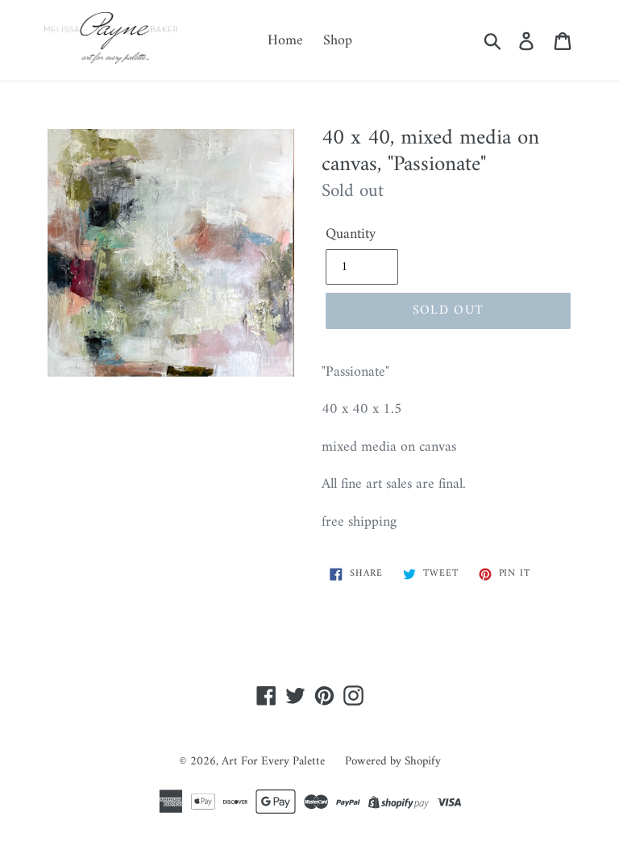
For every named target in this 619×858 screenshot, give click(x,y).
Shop (337, 40)
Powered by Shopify (393, 762)
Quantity (351, 234)
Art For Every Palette (273, 762)
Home (285, 40)
